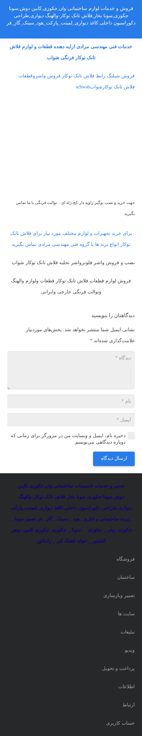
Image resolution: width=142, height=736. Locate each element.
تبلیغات (128, 632)
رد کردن (71, 30)
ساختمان (126, 577)
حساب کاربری (120, 723)
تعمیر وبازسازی (119, 595)
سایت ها (126, 613)
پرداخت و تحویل (118, 668)
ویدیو (130, 650)
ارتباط (128, 704)
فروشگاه (125, 559)
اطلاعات (126, 686)
